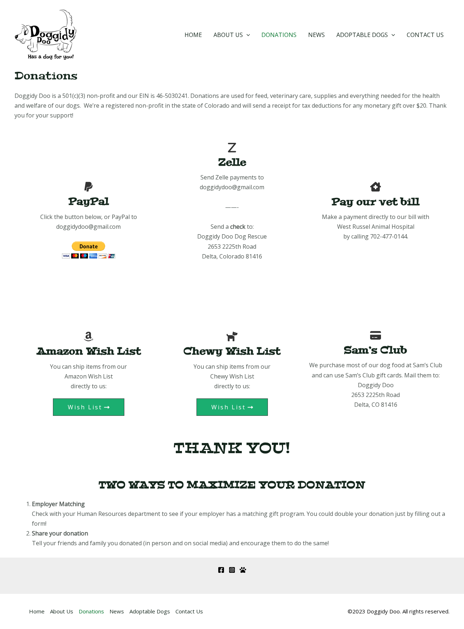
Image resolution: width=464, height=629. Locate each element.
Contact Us (425, 35)
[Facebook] (221, 570)
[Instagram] (232, 570)
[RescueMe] (243, 570)
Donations (279, 35)
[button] (246, 34)
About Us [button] (228, 35)
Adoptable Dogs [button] (362, 35)
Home (193, 35)
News (316, 35)
